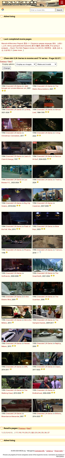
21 (29, 432)
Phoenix (27, 250)
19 (23, 432)
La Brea (27, 109)
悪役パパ (27, 43)
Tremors (58, 250)
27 (48, 432)
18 (20, 432)
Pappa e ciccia (28, 48)
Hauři (12, 48)
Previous (3, 61)
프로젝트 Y (8, 50)
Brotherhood (37, 393)
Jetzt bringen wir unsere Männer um (15, 87)
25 (42, 432)
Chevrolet (9, 86)
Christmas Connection (11, 136)
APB (25, 367)
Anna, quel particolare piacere (19, 46)
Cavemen (36, 206)
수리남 (57, 133)
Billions (58, 413)
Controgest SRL (40, 451)
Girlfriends (6, 276)
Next (10, 61)
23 (36, 432)
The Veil (19, 48)
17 (16, 432)
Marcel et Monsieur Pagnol (12, 43)
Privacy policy (59, 451)
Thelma (58, 180)
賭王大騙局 (36, 46)
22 (32, 432)
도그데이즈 (39, 48)
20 (26, 432)
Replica (58, 343)
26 (45, 432)
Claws (57, 367)
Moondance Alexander (10, 416)
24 (39, 432)
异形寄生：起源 (50, 48)
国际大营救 (45, 46)
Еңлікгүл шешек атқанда (41, 43)
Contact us (49, 451)
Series (19, 86)
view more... (18, 50)
